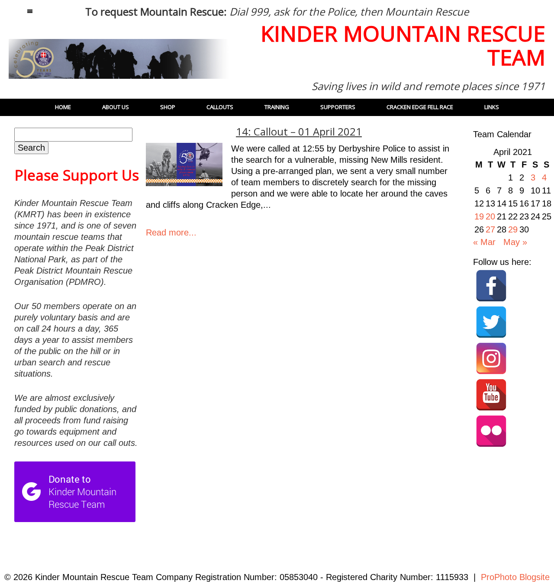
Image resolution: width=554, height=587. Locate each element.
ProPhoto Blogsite (515, 577)
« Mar (484, 242)
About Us (115, 107)
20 (490, 216)
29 (513, 229)
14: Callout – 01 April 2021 (299, 131)
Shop (167, 107)
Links (491, 107)
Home (63, 107)
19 (479, 216)
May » (515, 242)
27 (490, 229)
